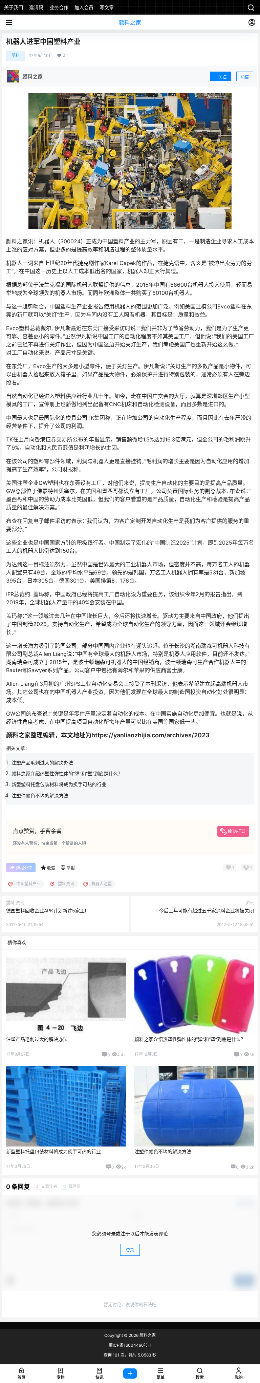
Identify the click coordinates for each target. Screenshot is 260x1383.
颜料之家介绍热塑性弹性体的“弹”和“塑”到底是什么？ (67, 773)
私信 (245, 76)
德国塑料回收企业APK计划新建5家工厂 (47, 910)
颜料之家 (147, 1335)
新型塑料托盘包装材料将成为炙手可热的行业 (59, 784)
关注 (222, 76)
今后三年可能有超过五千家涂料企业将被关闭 (206, 910)
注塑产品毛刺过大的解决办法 (42, 762)
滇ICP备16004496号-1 (130, 1344)
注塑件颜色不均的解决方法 (40, 795)
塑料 (16, 55)
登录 (130, 1250)
